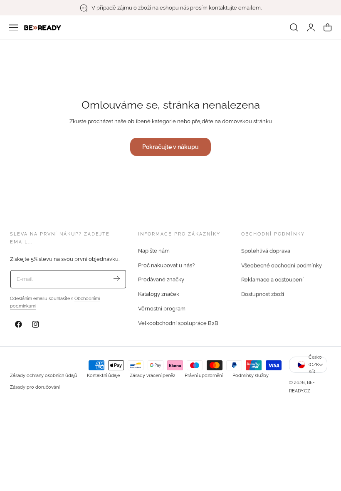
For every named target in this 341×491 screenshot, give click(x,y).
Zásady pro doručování (34, 386)
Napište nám (154, 251)
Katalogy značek (158, 294)
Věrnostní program (161, 308)
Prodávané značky (161, 279)
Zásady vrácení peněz (152, 375)
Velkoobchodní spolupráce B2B (178, 323)
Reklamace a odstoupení (272, 279)
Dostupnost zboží (262, 294)
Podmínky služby (250, 375)
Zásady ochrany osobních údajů (43, 375)
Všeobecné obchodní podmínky (281, 265)
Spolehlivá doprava (265, 251)
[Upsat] (116, 279)
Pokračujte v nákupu (170, 146)
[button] (13, 27)
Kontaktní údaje (103, 375)
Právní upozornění (203, 375)
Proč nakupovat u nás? (166, 265)
